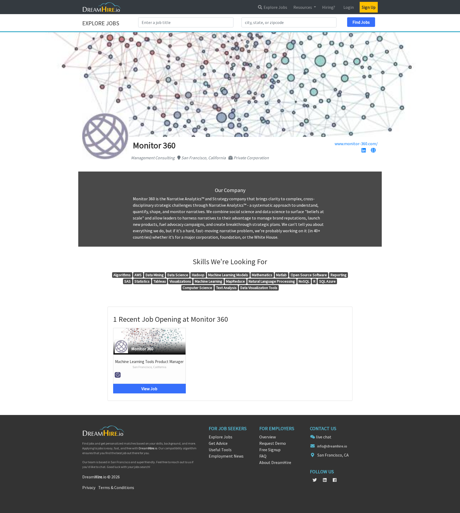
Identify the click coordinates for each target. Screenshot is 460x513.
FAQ (262, 456)
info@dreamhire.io (332, 446)
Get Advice (218, 443)
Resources (303, 7)
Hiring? (328, 7)
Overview (267, 436)
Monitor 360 (142, 348)
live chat (323, 436)
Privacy (88, 487)
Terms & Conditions (116, 487)
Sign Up (369, 7)
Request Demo (272, 443)
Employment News (226, 456)
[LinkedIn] (363, 150)
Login (348, 7)
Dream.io (148, 448)
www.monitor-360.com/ (356, 143)
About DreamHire (275, 462)
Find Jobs (361, 22)
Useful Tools (220, 449)
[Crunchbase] (373, 150)
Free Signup (270, 449)
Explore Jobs (275, 7)
